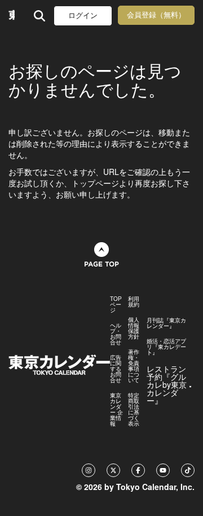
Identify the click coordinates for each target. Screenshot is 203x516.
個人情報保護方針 (133, 328)
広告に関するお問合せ (115, 369)
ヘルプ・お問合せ (115, 333)
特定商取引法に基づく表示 (133, 409)
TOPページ (116, 304)
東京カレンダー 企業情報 (116, 409)
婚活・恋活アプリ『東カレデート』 (166, 346)
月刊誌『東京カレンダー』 (166, 323)
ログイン (83, 15)
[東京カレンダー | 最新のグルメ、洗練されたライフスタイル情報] (11, 15)
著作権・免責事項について (133, 366)
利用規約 (133, 301)
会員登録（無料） (156, 15)
